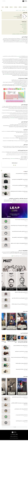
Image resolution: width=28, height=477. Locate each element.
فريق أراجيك (15, 16)
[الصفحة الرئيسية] (24, 1)
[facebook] (17, 434)
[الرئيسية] (26, 10)
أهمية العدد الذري (24, 27)
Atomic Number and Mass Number (19, 85)
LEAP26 (20, 7)
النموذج (12, 255)
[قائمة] (3, 1)
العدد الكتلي (24, 29)
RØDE (6, 7)
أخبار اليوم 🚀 (24, 32)
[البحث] (4, 1)
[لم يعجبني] (13, 165)
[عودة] (1, 10)
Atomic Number (7, 74)
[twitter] (15, 434)
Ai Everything (24, 7)
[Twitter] (11, 436)
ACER (10, 7)
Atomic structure (13, 158)
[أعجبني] (15, 165)
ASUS (15, 7)
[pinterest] (15, 436)
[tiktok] (17, 436)
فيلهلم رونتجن (18, 56)
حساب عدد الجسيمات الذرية (23, 31)
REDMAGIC (1, 7)
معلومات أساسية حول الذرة (23, 24)
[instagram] (11, 434)
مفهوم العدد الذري (24, 25)
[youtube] (13, 434)
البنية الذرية (24, 28)
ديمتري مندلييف (20, 40)
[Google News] (13, 436)
